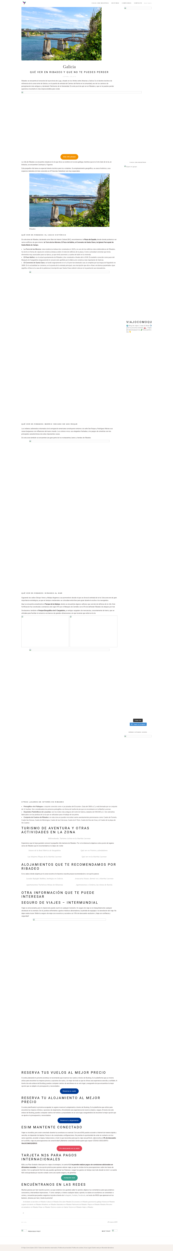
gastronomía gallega (94, 1202)
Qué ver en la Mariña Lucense (94, 856)
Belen (24, 1222)
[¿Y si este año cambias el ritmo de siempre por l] (127, 526)
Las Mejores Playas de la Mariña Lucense (45, 856)
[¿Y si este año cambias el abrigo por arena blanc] (148, 470)
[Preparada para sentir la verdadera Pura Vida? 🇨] (141, 518)
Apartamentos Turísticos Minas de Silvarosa (44, 885)
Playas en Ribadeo (94, 1204)
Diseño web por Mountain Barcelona (103, 1247)
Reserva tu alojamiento (69, 1120)
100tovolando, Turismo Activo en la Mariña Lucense (69, 838)
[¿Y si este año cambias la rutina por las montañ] (134, 500)
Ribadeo (103, 1204)
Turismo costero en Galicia (59, 1207)
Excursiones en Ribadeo (80, 1202)
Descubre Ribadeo (65, 1202)
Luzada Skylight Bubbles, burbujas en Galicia (44, 878)
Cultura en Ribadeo (52, 1202)
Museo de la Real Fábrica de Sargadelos (45, 850)
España (66, 76)
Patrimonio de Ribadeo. (79, 1204)
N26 (69, 1165)
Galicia (69, 66)
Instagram (67, 1195)
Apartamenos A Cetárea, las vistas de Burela (94, 885)
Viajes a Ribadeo (87, 1207)
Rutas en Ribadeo (44, 1207)
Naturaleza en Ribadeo (64, 1204)
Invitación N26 (69, 1178)
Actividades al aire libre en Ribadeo (34, 1202)
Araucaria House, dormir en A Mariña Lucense (94, 878)
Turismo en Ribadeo (75, 1207)
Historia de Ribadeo (108, 1202)
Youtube (74, 1195)
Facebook (81, 1195)
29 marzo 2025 (112, 1222)
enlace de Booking (39, 1083)
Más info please (69, 157)
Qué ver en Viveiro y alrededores (94, 850)
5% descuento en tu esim (69, 1148)
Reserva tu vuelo (69, 1091)
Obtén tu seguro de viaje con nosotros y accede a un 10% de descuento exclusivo (65, 913)
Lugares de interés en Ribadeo (31, 1204)
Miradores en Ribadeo (49, 1204)
